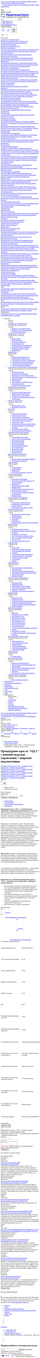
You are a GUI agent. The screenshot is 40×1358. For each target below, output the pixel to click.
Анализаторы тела (6, 203)
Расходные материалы (8, 48)
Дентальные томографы (8, 120)
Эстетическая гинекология (9, 243)
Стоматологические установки (10, 160)
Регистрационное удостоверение (15, 917)
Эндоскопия (4, 292)
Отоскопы (4, 141)
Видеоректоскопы (6, 106)
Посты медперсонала (11, 190)
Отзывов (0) (8, 806)
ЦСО (2, 307)
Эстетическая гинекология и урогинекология (15, 70)
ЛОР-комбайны (34, 140)
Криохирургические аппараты (10, 98)
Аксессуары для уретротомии (26, 101)
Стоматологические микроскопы (19, 66)
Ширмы (29, 197)
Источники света (18, 106)
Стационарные (5, 115)
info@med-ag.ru (9, 726)
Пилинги (28, 150)
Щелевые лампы (6, 170)
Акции (3, 3)
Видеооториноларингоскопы (10, 140)
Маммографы (30, 126)
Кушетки (3, 200)
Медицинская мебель (7, 185)
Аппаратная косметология (9, 146)
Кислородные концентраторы (19, 175)
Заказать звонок (6, 26)
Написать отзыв (5, 1125)
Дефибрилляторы (16, 173)
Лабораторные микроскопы (9, 63)
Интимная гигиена (7, 71)
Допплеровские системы (20, 203)
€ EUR (3, 12)
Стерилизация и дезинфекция (10, 133)
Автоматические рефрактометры (11, 165)
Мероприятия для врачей (29, 314)
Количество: (5, 794)
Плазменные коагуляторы (24, 96)
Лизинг (18, 1)
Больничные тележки (7, 198)
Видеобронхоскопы (7, 103)
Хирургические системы (28, 160)
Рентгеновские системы (30, 128)
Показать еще (5, 1288)
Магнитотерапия (30, 183)
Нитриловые (20, 220)
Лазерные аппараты (25, 148)
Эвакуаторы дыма (26, 93)
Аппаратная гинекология (21, 71)
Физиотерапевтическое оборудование (13, 183)
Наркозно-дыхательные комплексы (18, 177)
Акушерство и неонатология (10, 39)
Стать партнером (10, 1)
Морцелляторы (28, 106)
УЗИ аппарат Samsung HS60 (10, 1164)
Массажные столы (30, 187)
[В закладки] (1, 784)
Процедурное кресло (25, 190)
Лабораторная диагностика (9, 78)
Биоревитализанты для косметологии (12, 150)
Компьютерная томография (17, 126)
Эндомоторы (5, 161)
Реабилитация (5, 178)
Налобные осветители (21, 86)
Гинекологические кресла (9, 54)
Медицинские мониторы (9, 123)
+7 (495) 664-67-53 (6, 21)
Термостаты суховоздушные (10, 81)
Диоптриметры (27, 165)
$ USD (8, 12)
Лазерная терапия (17, 180)
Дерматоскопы (5, 210)
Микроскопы (28, 59)
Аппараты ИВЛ (6, 173)
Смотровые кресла (7, 53)
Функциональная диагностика (10, 202)
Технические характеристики (13, 804)
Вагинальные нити (12, 76)
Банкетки (4, 187)
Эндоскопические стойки (9, 101)
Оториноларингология (8, 138)
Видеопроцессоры (23, 105)
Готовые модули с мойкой (15, 187)
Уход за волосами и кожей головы (19, 151)
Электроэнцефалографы (22, 205)
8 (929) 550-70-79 (12, 725)
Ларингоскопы (24, 140)
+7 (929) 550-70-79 (6, 23)
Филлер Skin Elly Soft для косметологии (13, 1259)
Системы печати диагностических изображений (16, 130)
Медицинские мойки (7, 188)
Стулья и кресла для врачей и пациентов (13, 197)
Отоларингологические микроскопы (12, 64)
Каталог (8, 912)
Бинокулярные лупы (7, 86)
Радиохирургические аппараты (11, 93)
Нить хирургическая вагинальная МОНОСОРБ (16, 1213)
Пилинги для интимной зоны (28, 76)
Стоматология (5, 155)
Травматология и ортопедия (10, 223)
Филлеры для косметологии (30, 153)
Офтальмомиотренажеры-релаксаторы (13, 168)
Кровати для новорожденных (10, 41)
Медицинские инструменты (10, 108)
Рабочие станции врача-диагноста (11, 128)
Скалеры (13, 158)
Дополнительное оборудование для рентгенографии (17, 121)
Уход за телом (16, 153)
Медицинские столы (21, 188)
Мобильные (23, 115)
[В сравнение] (4, 783)
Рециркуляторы (6, 136)
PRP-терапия (15, 75)
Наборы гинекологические (20, 51)
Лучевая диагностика (7, 118)
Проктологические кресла (9, 56)
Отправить (22, 1349)
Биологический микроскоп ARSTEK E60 (14, 1201)
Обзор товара (8, 801)
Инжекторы (4, 126)
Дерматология (5, 208)
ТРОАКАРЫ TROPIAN (8, 90)
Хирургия (4, 88)
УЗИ (2, 287)
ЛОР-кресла (11, 141)
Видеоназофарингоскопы (9, 105)
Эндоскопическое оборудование (11, 100)
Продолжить (4, 1149)
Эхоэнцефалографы (7, 207)
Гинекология (5, 227)
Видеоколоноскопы (32, 103)
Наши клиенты (32, 1)
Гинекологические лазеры (16, 59)
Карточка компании (14, 710)
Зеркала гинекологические (9, 49)
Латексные (12, 220)
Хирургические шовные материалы (12, 222)
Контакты (8, 3)
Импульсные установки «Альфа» (21, 136)
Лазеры (11, 161)
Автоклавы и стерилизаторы (10, 135)
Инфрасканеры (33, 203)
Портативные (15, 115)
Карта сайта (8, 1314)
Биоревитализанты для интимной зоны (26, 73)
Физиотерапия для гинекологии (11, 58)
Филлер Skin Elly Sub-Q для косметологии (14, 1241)
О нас (2, 1)
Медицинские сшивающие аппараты (12, 110)
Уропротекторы (6, 75)
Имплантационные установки (18, 156)
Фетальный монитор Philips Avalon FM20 (14, 1183)
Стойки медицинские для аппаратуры (27, 198)
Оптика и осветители (7, 85)
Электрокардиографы (8, 205)
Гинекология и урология (8, 44)
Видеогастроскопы (19, 103)
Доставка (18, 314)
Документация (9, 802)
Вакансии (24, 1)
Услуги (10, 703)
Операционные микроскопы (28, 63)
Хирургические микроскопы (10, 68)
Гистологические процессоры (10, 80)
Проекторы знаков (31, 168)
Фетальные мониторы (20, 43)
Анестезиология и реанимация (10, 171)
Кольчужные (5, 220)
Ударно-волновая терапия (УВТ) (20, 182)
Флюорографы (5, 131)
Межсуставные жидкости (9, 225)
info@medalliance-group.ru (9, 25)
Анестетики (4, 156)
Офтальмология (6, 163)
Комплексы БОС (15, 46)
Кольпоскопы (5, 46)
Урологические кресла (24, 54)
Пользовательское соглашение (10, 315)
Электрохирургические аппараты (20, 91)
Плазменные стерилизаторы (28, 135)
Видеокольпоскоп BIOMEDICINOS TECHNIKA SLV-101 (19, 1231)
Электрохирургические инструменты (13, 95)
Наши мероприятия (18, 3)
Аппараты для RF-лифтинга (10, 148)
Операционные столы (23, 90)
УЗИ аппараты (5, 113)
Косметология (5, 145)
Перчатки (33, 51)
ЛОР (2, 300)
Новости (11, 314)
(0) (1, 781)
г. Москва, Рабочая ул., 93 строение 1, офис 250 (20, 728)
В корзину (4, 797)
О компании (5, 314)
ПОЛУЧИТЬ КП (13, 797)
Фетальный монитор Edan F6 (10, 1278)
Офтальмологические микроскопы (12, 166)
